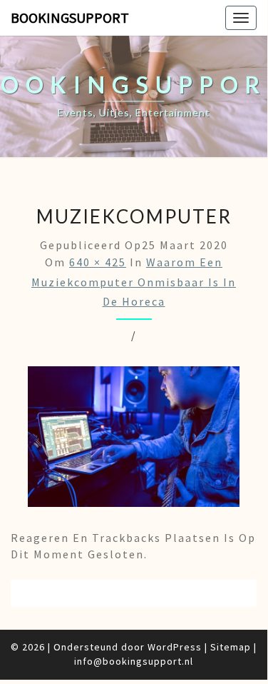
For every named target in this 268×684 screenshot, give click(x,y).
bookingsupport (70, 17)
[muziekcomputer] (133, 440)
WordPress (175, 646)
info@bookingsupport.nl (133, 661)
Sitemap (230, 646)
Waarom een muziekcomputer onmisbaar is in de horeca (133, 281)
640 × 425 (97, 262)
